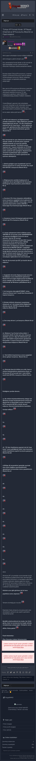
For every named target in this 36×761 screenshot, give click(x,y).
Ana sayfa (6, 692)
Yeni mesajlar (8, 724)
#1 (32, 52)
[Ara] (33, 15)
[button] (2, 15)
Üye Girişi (17, 645)
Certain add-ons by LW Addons (22, 758)
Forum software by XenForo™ (22, 755)
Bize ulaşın (4, 690)
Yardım (31, 690)
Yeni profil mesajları (10, 727)
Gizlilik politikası (23, 690)
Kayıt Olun (20, 647)
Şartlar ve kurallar (13, 690)
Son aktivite (7, 730)
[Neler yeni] (29, 15)
